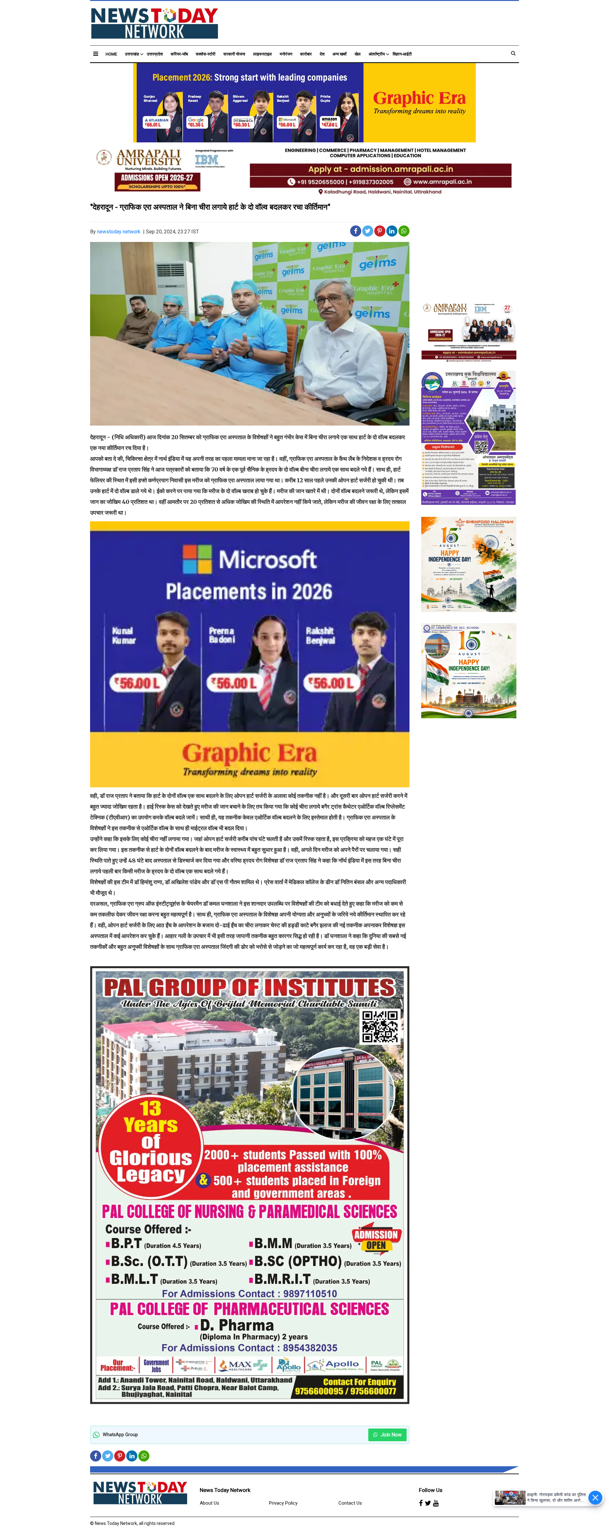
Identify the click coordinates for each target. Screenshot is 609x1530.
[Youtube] (436, 1503)
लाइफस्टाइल (262, 54)
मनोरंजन (286, 54)
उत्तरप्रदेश (155, 54)
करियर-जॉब (179, 54)
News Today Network (225, 1490)
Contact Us (350, 1503)
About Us (209, 1503)
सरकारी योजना (234, 54)
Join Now (390, 1435)
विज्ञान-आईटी (402, 54)
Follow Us (430, 1490)
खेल (358, 54)
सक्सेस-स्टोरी (205, 54)
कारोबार (306, 54)
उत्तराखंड (132, 54)
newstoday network (119, 232)
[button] (95, 53)
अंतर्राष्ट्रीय (377, 54)
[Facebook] (421, 1503)
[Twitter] (428, 1503)
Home (111, 54)
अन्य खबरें (339, 54)
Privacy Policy (283, 1503)
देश (322, 54)
